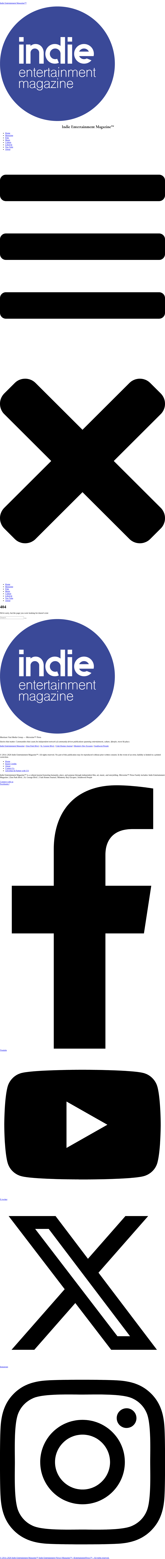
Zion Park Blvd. (32, 746)
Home (7, 761)
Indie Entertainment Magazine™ (13, 3)
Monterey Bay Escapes (83, 746)
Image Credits (10, 764)
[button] (82, 367)
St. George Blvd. (47, 746)
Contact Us (9, 768)
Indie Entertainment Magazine (12, 746)
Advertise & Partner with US (17, 771)
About (7, 766)
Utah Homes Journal (64, 746)
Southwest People (101, 746)
